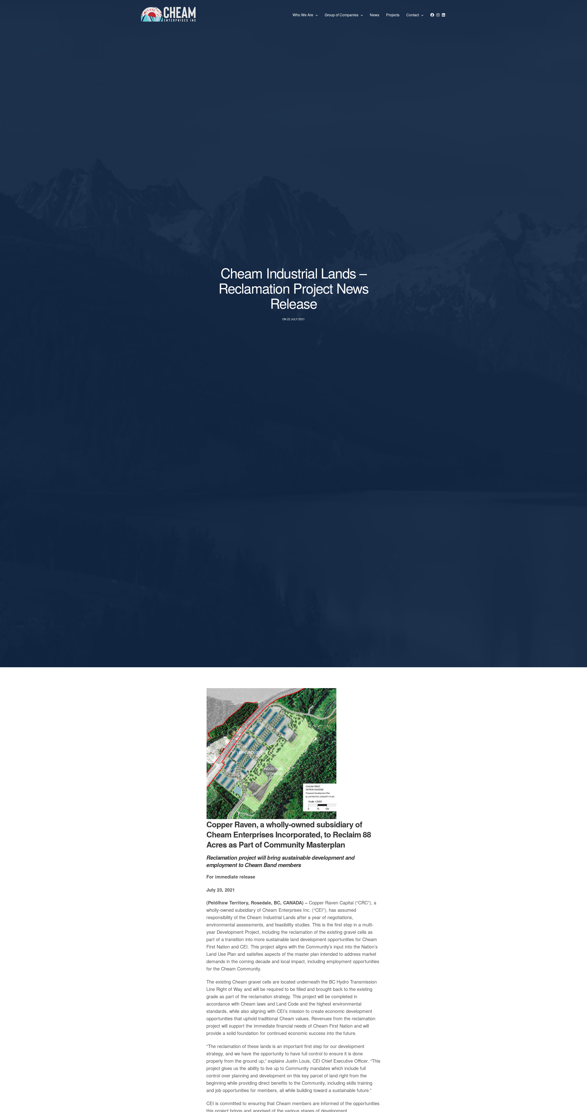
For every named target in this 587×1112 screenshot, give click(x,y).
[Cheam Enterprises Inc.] (168, 15)
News (374, 14)
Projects (392, 14)
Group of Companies (341, 14)
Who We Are (303, 14)
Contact (412, 14)
